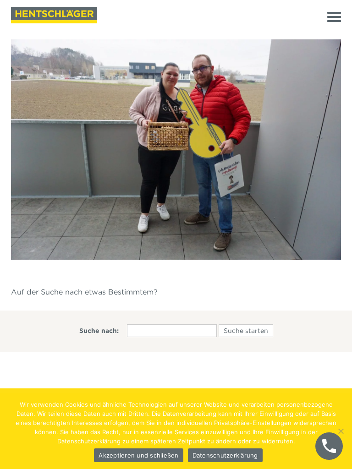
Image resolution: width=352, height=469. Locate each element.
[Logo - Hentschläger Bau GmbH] (54, 15)
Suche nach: (99, 330)
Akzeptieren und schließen (138, 455)
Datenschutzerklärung (225, 455)
